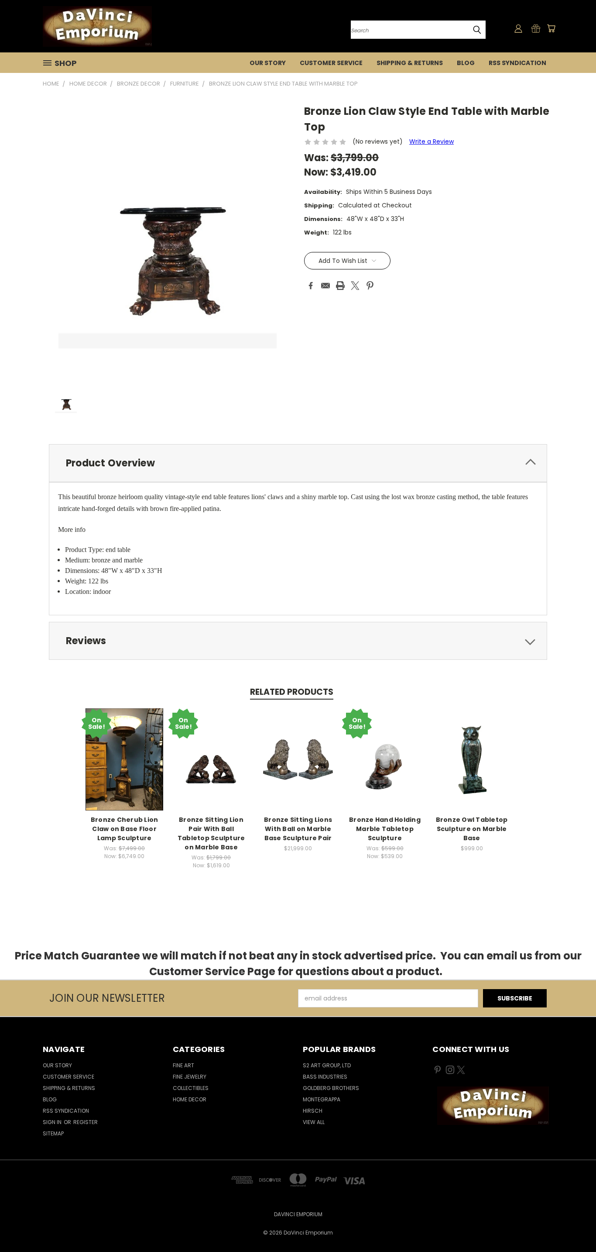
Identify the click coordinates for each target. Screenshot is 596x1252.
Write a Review (431, 141)
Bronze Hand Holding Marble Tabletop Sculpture (385, 828)
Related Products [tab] (291, 692)
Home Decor (189, 1099)
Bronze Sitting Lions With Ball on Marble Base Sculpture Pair (298, 828)
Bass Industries (325, 1076)
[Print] (340, 285)
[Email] (325, 285)
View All (314, 1122)
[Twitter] (355, 285)
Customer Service (331, 63)
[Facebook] (310, 285)
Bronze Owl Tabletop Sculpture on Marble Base (472, 828)
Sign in (53, 1122)
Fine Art (183, 1065)
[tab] (298, 463)
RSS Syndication (517, 63)
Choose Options (385, 766)
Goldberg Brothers (331, 1088)
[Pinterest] (370, 285)
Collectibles (191, 1088)
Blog (466, 63)
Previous (573, 1224)
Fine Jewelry (189, 1076)
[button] (493, 1105)
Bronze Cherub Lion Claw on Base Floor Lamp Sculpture (124, 828)
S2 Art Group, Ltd (327, 1065)
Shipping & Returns (410, 63)
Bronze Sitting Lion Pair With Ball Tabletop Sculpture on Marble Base (211, 833)
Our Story (268, 63)
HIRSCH (312, 1110)
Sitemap (53, 1133)
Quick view (124, 758)
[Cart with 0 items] (551, 28)
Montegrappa (321, 1099)
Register (85, 1122)
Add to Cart (211, 766)
